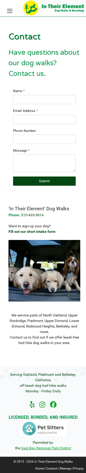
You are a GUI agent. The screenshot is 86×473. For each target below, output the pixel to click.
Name (19, 91)
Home (39, 468)
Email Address (25, 111)
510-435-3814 (32, 215)
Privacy (78, 468)
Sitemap (65, 468)
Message (21, 150)
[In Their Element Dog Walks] (54, 8)
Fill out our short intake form (31, 231)
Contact (51, 468)
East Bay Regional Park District (46, 448)
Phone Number (24, 131)
